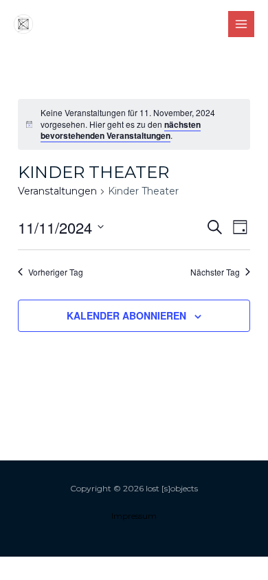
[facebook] (148, 25)
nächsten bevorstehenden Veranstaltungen (121, 130)
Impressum (134, 516)
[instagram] (120, 25)
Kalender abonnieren (126, 315)
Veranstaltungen (57, 191)
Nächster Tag (215, 272)
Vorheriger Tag (55, 272)
